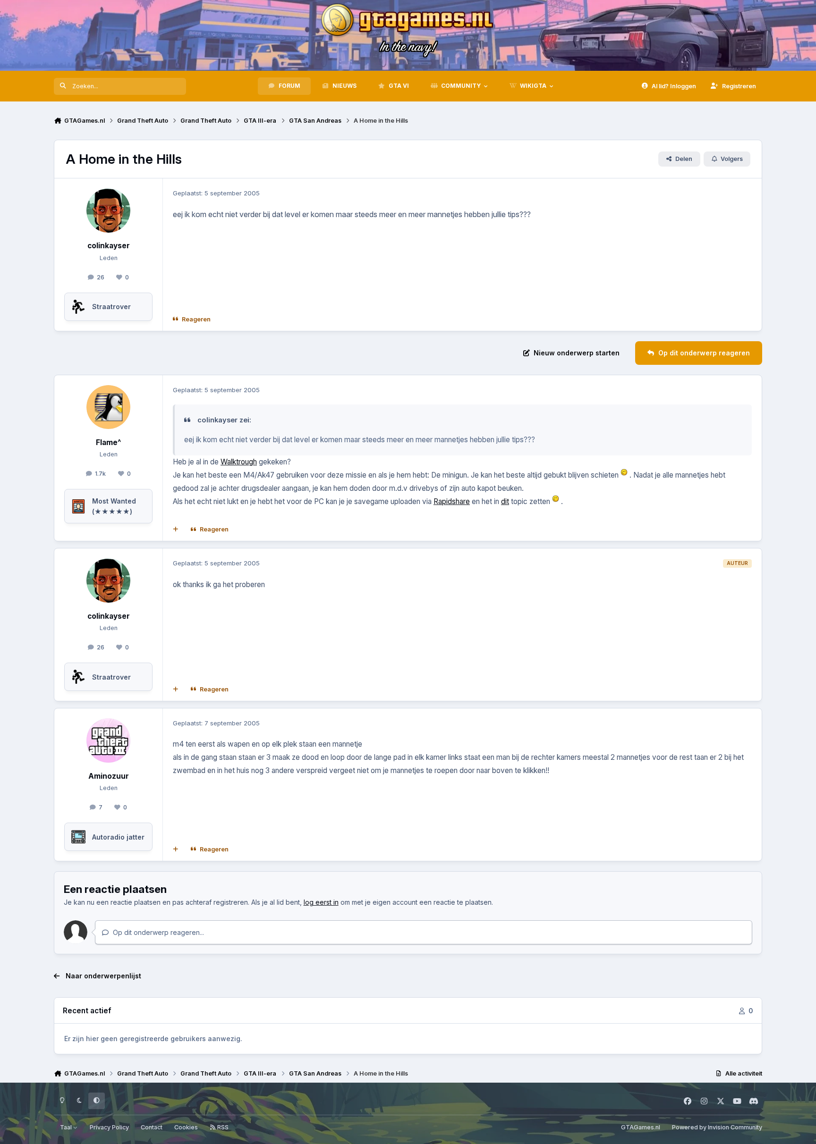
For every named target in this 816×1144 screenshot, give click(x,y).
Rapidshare (452, 501)
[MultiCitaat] (176, 529)
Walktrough (239, 461)
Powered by (717, 1127)
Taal (66, 1127)
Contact (151, 1127)
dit (505, 501)
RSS (222, 1127)
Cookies (186, 1127)
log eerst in (321, 902)
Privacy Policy (109, 1127)
